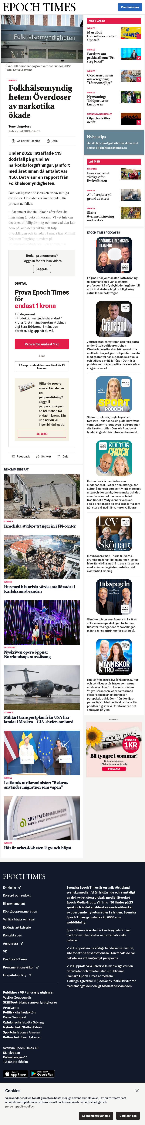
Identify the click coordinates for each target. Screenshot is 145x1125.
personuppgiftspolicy (19, 1106)
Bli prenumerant (14, 903)
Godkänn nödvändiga (96, 1115)
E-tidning (9, 887)
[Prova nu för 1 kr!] (114, 749)
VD (5, 951)
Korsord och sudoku (17, 895)
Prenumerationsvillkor (18, 967)
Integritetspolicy (14, 975)
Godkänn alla (128, 1115)
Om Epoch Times (15, 959)
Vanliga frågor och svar (19, 919)
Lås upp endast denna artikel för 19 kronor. (42, 367)
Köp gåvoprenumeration (20, 911)
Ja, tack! (42, 433)
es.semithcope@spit (113, 147)
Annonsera (10, 943)
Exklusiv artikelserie (17, 927)
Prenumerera (130, 7)
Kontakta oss (12, 935)
